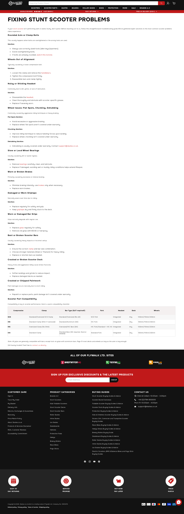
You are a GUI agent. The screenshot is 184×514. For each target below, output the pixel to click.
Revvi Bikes (54, 445)
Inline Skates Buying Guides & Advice (106, 444)
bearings (23, 164)
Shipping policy (44, 507)
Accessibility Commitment (17, 434)
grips (22, 228)
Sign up (114, 380)
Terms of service (33, 507)
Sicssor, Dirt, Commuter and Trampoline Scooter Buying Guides (110, 420)
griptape (21, 209)
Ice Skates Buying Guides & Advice (105, 448)
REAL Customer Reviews (17, 430)
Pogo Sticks (54, 449)
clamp (31, 249)
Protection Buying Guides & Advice (105, 411)
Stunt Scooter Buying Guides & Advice (106, 396)
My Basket (12, 404)
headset (30, 97)
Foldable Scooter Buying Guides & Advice (107, 404)
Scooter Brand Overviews (101, 400)
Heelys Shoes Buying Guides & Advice (106, 429)
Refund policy (12, 507)
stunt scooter (18, 29)
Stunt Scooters (55, 400)
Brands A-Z (54, 396)
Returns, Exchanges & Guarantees (20, 411)
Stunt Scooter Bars (57, 411)
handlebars (46, 73)
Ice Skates (54, 422)
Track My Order (13, 400)
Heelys (52, 437)
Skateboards (54, 426)
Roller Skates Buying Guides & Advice (106, 440)
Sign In (10, 396)
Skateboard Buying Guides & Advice (105, 436)
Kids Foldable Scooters (58, 404)
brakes (41, 185)
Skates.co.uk (24, 504)
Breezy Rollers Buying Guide (102, 432)
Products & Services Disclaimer (19, 426)
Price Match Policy (15, 418)
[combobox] (97, 3)
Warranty (11, 415)
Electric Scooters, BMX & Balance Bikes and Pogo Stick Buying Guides (112, 452)
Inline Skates (55, 418)
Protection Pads (56, 434)
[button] (174, 3)
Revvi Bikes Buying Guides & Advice (105, 425)
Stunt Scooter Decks (57, 407)
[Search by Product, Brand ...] (161, 3)
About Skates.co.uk (15, 422)
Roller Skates (55, 415)
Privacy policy (22, 507)
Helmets (53, 430)
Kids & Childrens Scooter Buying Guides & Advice (110, 415)
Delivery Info (12, 407)
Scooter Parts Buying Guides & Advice (106, 407)
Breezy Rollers (55, 441)
